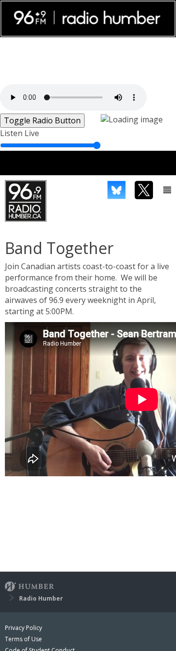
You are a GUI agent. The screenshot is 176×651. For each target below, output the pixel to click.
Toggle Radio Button (42, 120)
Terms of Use (23, 639)
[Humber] (29, 587)
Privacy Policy (23, 628)
